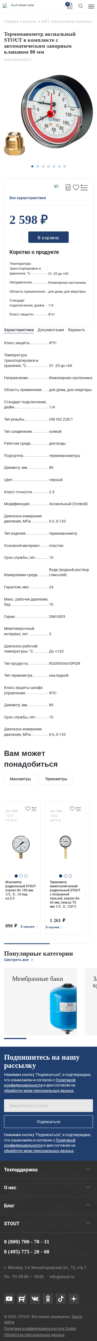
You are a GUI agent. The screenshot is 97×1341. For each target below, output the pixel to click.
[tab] (19, 330)
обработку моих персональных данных (39, 1090)
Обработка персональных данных (34, 1335)
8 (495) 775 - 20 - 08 (26, 1252)
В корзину (28, 927)
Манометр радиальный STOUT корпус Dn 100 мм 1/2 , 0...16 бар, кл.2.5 (20, 890)
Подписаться (48, 1122)
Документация (51, 330)
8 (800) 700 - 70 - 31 (26, 1242)
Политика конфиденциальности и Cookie (40, 1328)
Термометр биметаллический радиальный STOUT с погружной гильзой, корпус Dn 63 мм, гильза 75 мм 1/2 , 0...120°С (65, 894)
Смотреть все (17, 960)
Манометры (20, 779)
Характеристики (19, 330)
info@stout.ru (62, 1276)
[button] (32, 166)
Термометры (56, 779)
